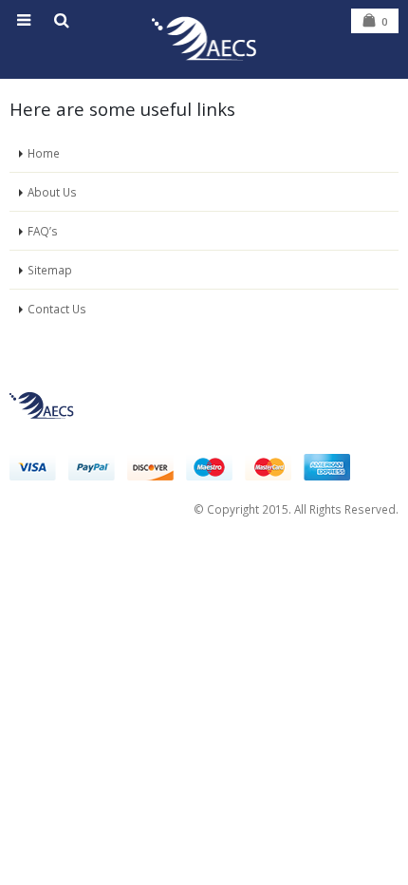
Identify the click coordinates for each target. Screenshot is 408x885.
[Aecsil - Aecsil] (204, 38)
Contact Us (57, 308)
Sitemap (50, 269)
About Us (52, 191)
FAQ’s (43, 230)
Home (44, 152)
